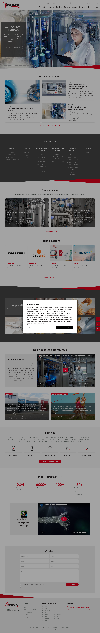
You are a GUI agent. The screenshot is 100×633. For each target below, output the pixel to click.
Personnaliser (32, 328)
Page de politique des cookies (44, 324)
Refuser (46, 328)
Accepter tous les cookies (64, 328)
